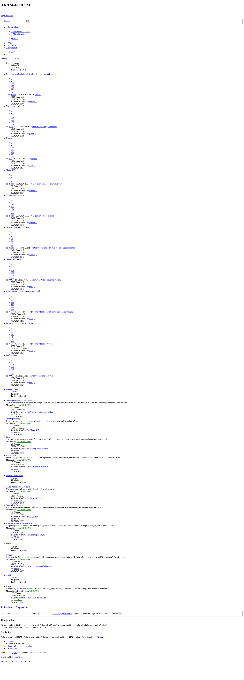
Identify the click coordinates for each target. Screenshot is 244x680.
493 (12, 211)
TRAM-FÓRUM (24, 405)
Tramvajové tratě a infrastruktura (62, 248)
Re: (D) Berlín (32, 516)
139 (12, 124)
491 (12, 207)
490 (12, 204)
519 (12, 273)
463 (12, 335)
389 (12, 85)
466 (12, 341)
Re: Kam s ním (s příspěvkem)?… (40, 566)
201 (12, 149)
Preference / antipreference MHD (19, 323)
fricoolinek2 (18, 500)
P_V (10, 159)
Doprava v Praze (39, 127)
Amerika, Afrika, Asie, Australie (19, 523)
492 (12, 209)
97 (12, 241)
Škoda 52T (10, 170)
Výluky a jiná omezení (15, 195)
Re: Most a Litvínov (35, 498)
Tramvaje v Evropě (13, 505)
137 (12, 120)
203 (12, 154)
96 (12, 239)
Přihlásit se (6, 607)
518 (12, 271)
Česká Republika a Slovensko (18, 487)
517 (12, 268)
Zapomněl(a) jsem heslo (62, 613)
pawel (11, 127)
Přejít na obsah (7, 15)
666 (12, 303)
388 (12, 83)
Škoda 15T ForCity (14, 259)
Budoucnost (52, 127)
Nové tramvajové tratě (15, 106)
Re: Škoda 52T (33, 430)
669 (12, 309)
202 (12, 152)
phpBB (14, 653)
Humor (9, 138)
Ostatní (38, 95)
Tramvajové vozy (55, 184)
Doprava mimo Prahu (14, 476)
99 (12, 245)
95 (12, 236)
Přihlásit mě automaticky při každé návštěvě (91, 613)
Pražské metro (11, 355)
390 (12, 88)
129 (12, 367)
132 (12, 373)
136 (12, 117)
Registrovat (22, 607)
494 (12, 213)
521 (12, 277)
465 (12, 339)
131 (12, 371)
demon (13, 95)
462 (12, 332)
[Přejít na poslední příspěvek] (36, 101)
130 (12, 369)
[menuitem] (20, 32)
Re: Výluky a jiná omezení (37, 448)
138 (12, 122)
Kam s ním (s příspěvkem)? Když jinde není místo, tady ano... (31, 74)
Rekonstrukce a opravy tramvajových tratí (23, 291)
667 (12, 305)
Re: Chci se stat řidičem (36, 598)
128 (12, 364)
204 (12, 156)
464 (12, 337)
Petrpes (11, 248)
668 (12, 307)
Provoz (51, 216)
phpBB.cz (19, 657)
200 (12, 147)
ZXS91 (17, 519)
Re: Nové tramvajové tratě (37, 467)
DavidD (20, 591)
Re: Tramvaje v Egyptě (36, 535)
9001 (11, 280)
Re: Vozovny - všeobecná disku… (40, 412)
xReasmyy (100, 637)
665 (12, 300)
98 (12, 243)
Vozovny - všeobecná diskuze (18, 227)
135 (12, 115)
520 (12, 275)
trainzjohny (18, 600)
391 (12, 90)
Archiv (9, 575)
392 (12, 92)
